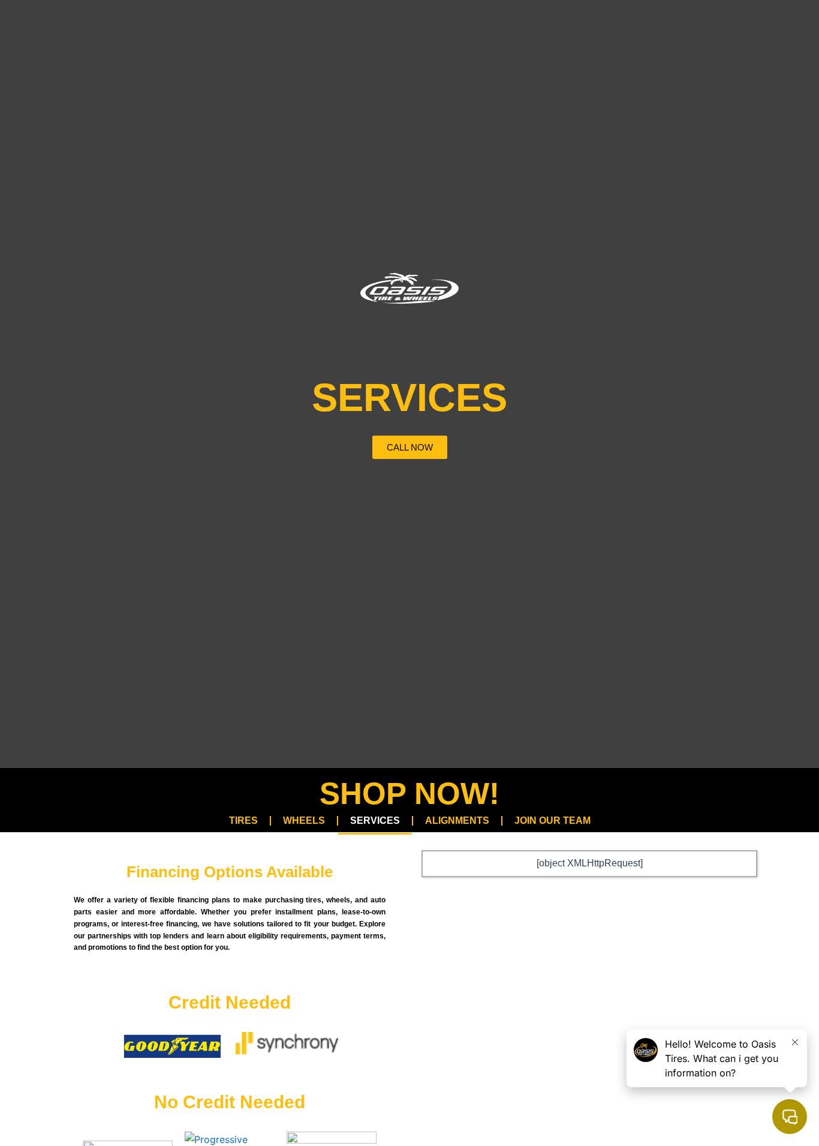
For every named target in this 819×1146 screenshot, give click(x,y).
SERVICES (375, 820)
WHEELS (304, 820)
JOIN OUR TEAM (552, 820)
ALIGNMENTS (457, 820)
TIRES (243, 820)
